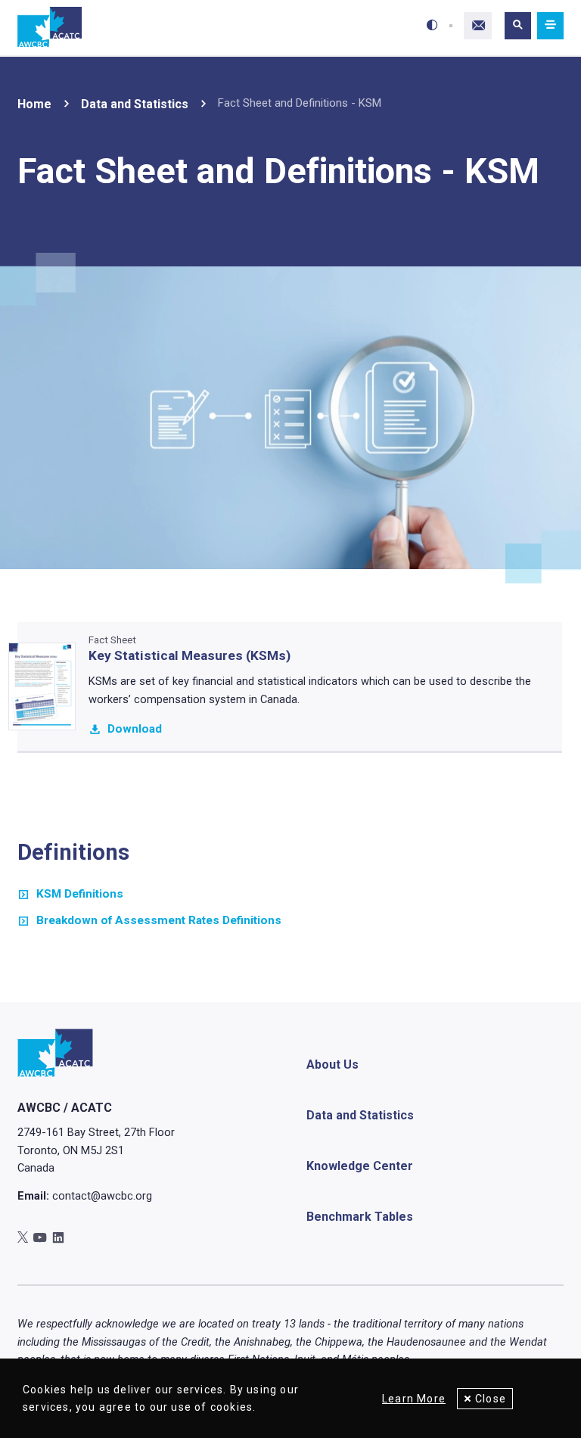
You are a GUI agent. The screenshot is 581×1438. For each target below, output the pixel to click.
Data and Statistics (134, 104)
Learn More (414, 1398)
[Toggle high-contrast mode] (432, 26)
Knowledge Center (359, 1166)
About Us (332, 1064)
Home (34, 104)
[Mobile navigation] (550, 26)
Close (490, 1399)
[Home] (49, 27)
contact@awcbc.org (102, 1196)
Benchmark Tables (359, 1216)
